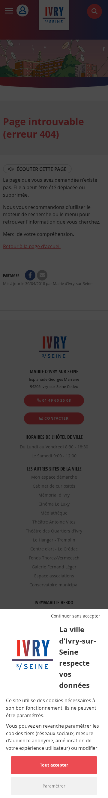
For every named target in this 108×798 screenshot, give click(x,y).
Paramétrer (54, 786)
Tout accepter (54, 765)
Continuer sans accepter (75, 616)
